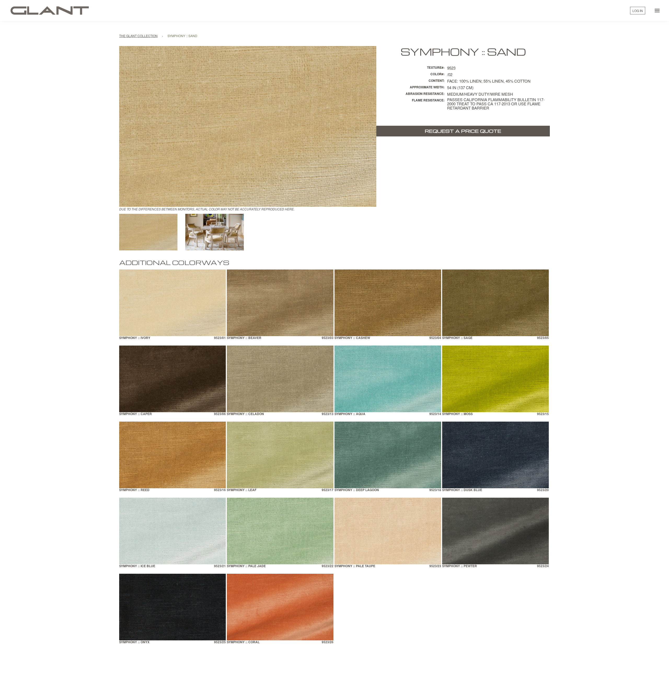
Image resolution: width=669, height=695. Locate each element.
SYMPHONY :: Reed (134, 490)
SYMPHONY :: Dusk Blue (462, 490)
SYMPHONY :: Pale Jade (246, 566)
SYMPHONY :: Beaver (244, 338)
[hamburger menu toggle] (657, 10)
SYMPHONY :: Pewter (459, 566)
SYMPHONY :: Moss (457, 414)
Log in (637, 10)
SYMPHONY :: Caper (135, 414)
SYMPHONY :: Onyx (134, 642)
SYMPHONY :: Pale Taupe (354, 566)
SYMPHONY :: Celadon (245, 414)
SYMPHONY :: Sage (457, 338)
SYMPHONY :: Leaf (241, 490)
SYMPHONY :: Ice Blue (137, 566)
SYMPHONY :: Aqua (349, 414)
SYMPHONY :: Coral (243, 642)
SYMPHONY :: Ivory (134, 338)
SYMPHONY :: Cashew (352, 338)
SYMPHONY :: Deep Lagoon (356, 490)
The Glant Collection (138, 35)
